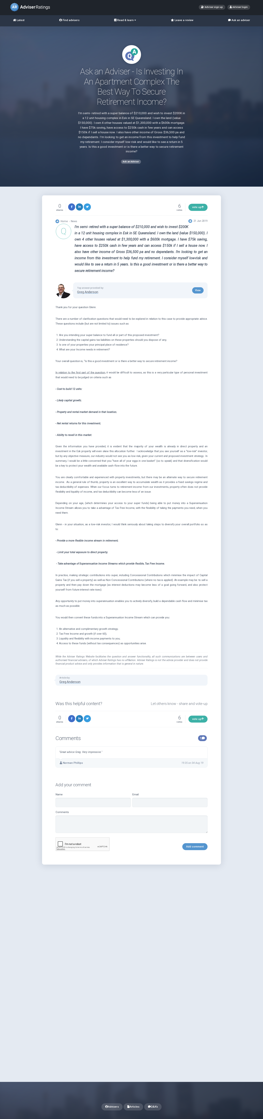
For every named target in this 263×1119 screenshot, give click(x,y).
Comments (62, 812)
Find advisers (70, 20)
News (74, 221)
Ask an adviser (240, 20)
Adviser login (240, 7)
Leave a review (183, 20)
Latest (20, 20)
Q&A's (154, 1106)
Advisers (113, 1106)
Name (59, 794)
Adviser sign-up (213, 7)
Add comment (195, 846)
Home (64, 221)
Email (135, 794)
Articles (134, 1106)
